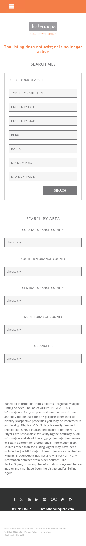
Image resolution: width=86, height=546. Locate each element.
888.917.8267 (65, 19)
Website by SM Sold (14, 535)
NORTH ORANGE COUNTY (43, 317)
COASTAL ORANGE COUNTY (43, 229)
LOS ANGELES (43, 346)
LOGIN (39, 19)
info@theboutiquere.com (57, 509)
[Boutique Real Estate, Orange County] (43, 28)
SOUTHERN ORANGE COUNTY (43, 259)
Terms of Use (45, 532)
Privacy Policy (30, 532)
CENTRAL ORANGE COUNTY (43, 288)
